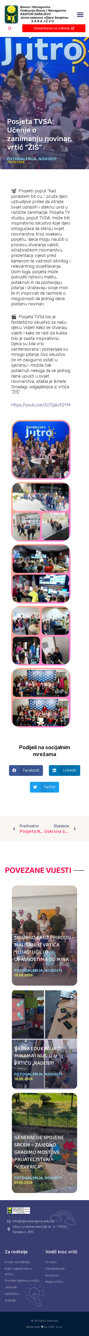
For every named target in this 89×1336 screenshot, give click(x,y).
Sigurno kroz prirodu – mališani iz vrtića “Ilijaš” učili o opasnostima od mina (44, 948)
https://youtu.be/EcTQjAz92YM (40, 405)
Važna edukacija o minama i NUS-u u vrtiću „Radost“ (37, 1056)
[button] (80, 14)
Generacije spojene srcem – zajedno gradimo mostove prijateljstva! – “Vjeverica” (39, 1152)
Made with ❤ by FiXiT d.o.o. (44, 1327)
